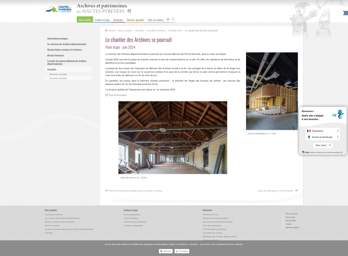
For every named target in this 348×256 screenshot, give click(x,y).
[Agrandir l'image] (172, 137)
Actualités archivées (156, 30)
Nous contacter (292, 213)
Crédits (288, 224)
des (102, 8)
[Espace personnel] (168, 19)
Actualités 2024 (175, 30)
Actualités (139, 30)
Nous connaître (125, 30)
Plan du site (290, 217)
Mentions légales (292, 227)
